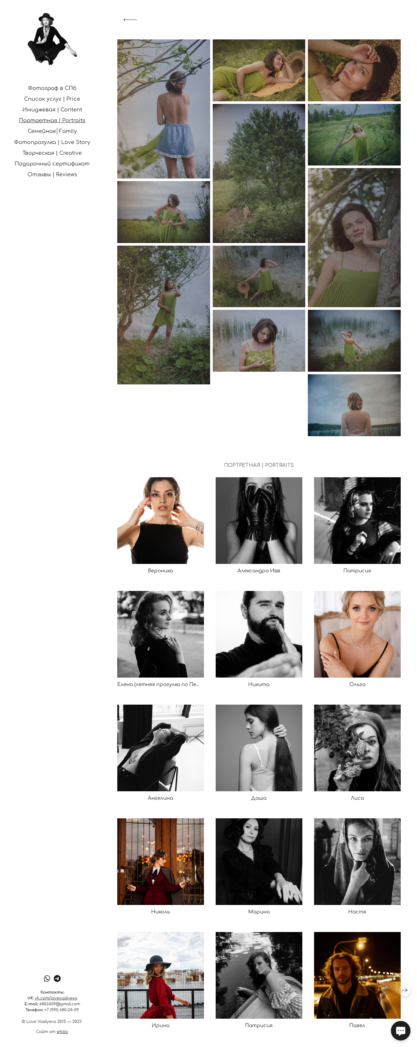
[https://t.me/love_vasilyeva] (57, 979)
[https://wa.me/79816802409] (47, 979)
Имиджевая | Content (52, 110)
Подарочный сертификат (52, 164)
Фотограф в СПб (52, 88)
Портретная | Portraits (52, 120)
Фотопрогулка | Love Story (52, 142)
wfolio (62, 1031)
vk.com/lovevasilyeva (56, 998)
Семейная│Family (52, 131)
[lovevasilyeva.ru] (52, 39)
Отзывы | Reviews (52, 175)
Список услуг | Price (52, 99)
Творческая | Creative (52, 153)
